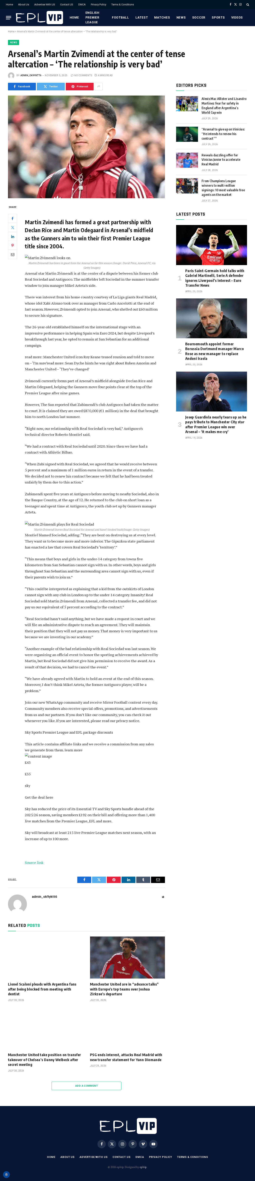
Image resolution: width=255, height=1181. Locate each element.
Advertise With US (44, 4)
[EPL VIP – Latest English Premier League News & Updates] (39, 17)
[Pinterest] (12, 245)
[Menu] (8, 17)
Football (120, 17)
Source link (34, 862)
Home (9, 4)
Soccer (199, 17)
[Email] (12, 254)
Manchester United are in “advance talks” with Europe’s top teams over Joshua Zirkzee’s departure (124, 989)
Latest (141, 17)
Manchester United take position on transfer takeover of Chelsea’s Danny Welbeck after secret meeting (44, 1059)
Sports (218, 17)
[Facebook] (12, 218)
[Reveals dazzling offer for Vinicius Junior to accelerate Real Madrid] (187, 160)
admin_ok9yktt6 (30, 75)
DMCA (82, 4)
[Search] (247, 4)
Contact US (66, 4)
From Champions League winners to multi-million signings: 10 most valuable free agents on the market (223, 188)
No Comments (83, 75)
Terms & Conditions (122, 4)
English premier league (92, 17)
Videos (237, 17)
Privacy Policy (98, 4)
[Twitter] (12, 227)
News (181, 17)
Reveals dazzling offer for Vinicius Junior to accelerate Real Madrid (221, 159)
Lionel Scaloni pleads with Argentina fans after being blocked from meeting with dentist (42, 989)
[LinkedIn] (12, 236)
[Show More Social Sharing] (99, 86)
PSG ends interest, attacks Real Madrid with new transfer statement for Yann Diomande (126, 1057)
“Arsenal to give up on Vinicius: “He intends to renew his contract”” (223, 133)
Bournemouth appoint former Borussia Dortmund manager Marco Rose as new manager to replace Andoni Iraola (214, 351)
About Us (23, 4)
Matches (162, 17)
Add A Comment (86, 1085)
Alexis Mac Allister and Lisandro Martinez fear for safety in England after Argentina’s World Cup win (224, 105)
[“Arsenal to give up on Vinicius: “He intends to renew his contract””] (187, 134)
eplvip (143, 1167)
